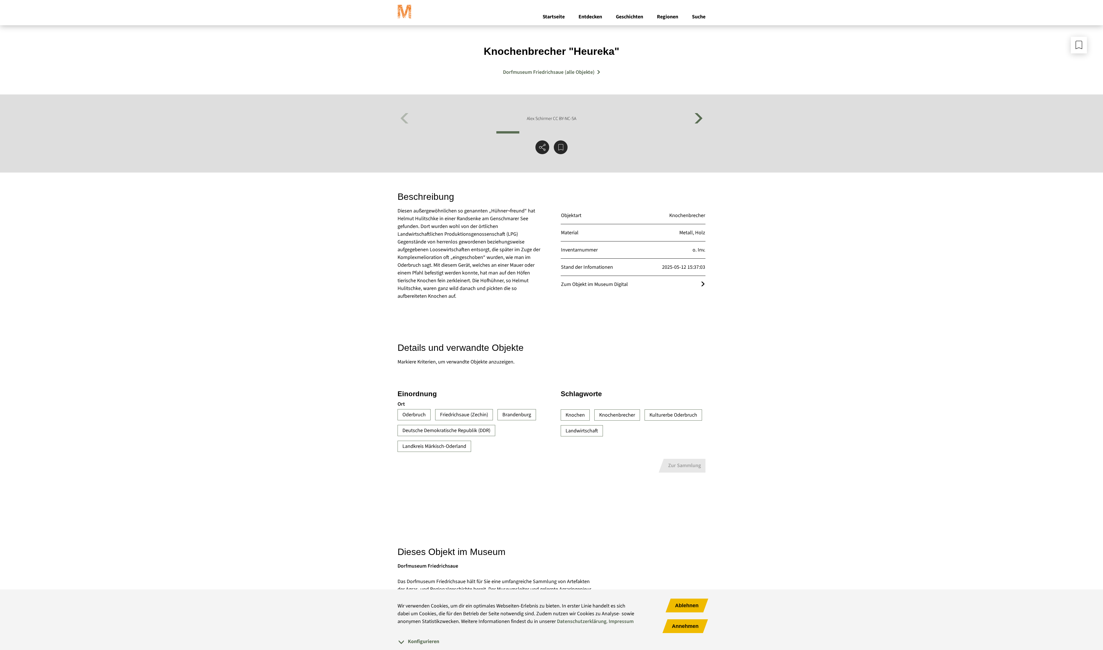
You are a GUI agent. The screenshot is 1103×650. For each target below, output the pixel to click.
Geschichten (629, 16)
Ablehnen (687, 605)
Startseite (554, 16)
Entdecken (590, 16)
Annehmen (685, 626)
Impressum (621, 621)
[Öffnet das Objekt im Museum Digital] (703, 284)
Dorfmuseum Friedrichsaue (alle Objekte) (549, 72)
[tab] (551, 641)
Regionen (667, 16)
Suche (698, 16)
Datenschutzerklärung (581, 621)
